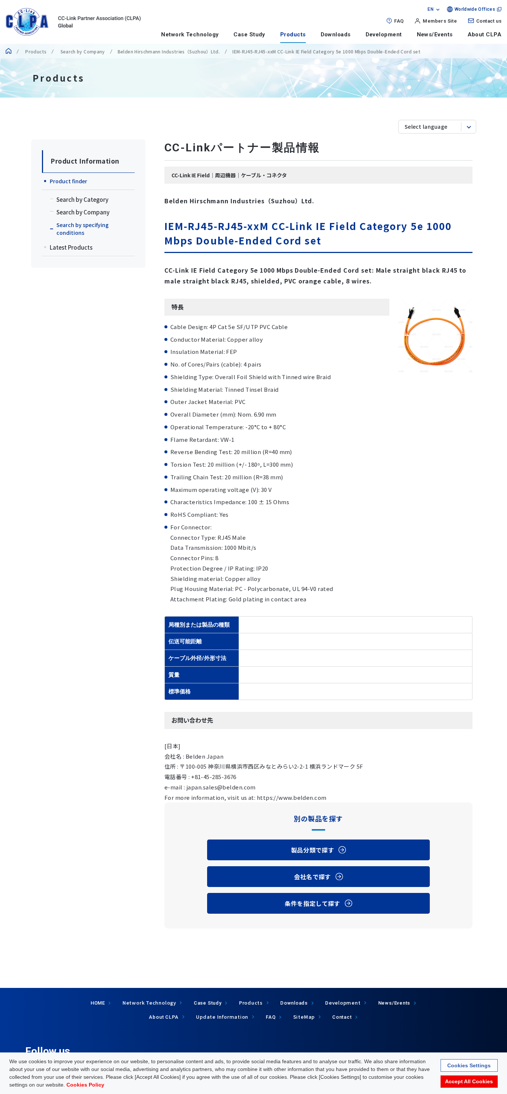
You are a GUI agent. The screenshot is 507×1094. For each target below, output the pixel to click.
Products (293, 34)
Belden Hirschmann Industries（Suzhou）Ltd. (169, 51)
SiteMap (304, 1016)
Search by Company (82, 51)
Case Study (249, 34)
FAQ (398, 21)
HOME (98, 1003)
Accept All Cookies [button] (469, 1081)
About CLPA (485, 34)
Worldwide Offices (475, 9)
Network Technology (190, 34)
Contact (341, 1017)
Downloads (336, 34)
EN (431, 9)
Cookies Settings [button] (469, 1065)
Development (384, 34)
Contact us (488, 21)
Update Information (222, 1016)
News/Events (435, 34)
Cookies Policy (85, 1085)
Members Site (440, 21)
